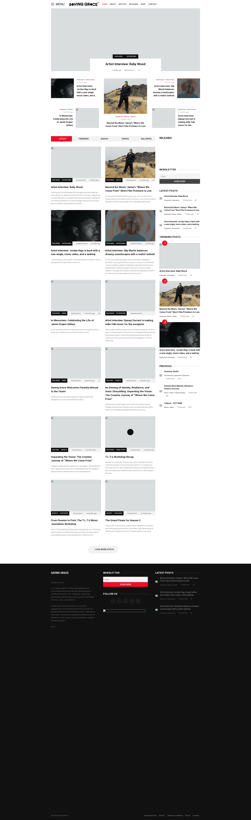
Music (126, 116)
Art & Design (168, 375)
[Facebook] (113, 601)
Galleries (146, 139)
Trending (83, 139)
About (113, 4)
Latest (63, 139)
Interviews (131, 56)
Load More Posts (104, 549)
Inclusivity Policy (150, 815)
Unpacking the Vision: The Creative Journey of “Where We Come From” (76, 432)
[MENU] (52, 4)
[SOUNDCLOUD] (176, 4)
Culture (109, 380)
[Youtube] (138, 601)
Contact (152, 4)
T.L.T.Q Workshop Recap (130, 432)
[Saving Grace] (84, 5)
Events (118, 380)
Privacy (162, 815)
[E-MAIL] (183, 4)
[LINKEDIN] (180, 4)
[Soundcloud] (125, 601)
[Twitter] (131, 601)
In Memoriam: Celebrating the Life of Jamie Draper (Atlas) (87, 118)
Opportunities (180, 393)
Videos (125, 139)
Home (104, 4)
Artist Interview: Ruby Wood (125, 39)
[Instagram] (119, 601)
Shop (143, 4)
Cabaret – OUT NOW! (160, 405)
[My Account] (187, 4)
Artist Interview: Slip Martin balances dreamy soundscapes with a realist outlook (188, 88)
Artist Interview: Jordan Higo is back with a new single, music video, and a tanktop (62, 88)
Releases (133, 4)
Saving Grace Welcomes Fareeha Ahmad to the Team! (76, 362)
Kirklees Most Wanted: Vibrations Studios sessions (160, 391)
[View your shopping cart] (191, 4)
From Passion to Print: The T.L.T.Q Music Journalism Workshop (76, 495)
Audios (104, 139)
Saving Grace (129, 70)
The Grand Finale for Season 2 (130, 495)
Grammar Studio (160, 375)
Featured (119, 56)
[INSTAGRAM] (169, 4)
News (133, 116)
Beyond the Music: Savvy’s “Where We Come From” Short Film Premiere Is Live (125, 96)
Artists (122, 4)
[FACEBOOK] (165, 4)
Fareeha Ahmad (81, 243)
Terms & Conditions (175, 815)
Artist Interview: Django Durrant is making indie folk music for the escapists (163, 118)
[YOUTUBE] (172, 4)
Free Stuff (121, 450)
